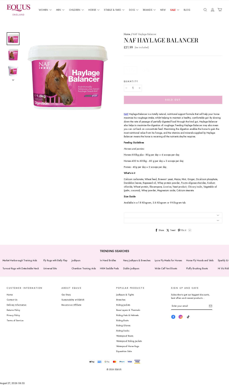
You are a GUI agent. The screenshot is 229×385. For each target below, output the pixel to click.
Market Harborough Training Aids (20, 260)
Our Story (66, 294)
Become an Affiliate (71, 304)
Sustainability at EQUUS (73, 299)
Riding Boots (122, 320)
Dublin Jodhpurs (131, 268)
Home (127, 34)
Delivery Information (16, 304)
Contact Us (12, 299)
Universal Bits (50, 268)
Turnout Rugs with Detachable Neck (21, 268)
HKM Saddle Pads (109, 268)
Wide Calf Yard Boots (166, 268)
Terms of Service (15, 320)
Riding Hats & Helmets (127, 315)
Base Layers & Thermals (128, 310)
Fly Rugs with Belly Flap (55, 260)
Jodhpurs (76, 260)
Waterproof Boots (124, 335)
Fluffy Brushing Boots (197, 268)
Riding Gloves (123, 325)
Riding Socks (122, 330)
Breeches (120, 299)
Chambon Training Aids (84, 268)
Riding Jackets (123, 304)
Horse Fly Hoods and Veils (200, 260)
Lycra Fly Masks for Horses (168, 260)
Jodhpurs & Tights (125, 294)
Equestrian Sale (124, 351)
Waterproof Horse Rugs (127, 346)
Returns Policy (13, 310)
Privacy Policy (13, 315)
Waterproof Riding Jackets (129, 341)
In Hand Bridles (108, 260)
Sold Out (173, 99)
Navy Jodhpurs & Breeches (136, 260)
